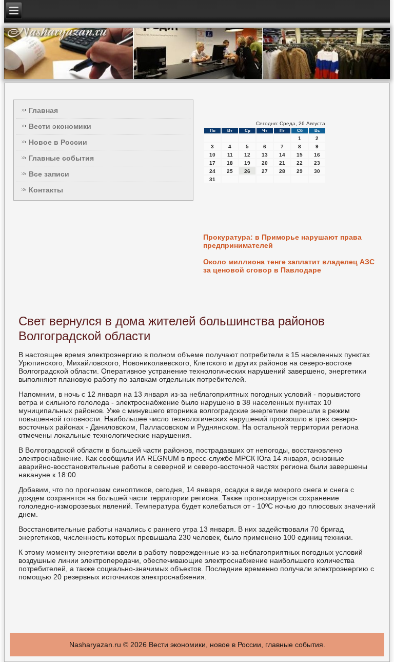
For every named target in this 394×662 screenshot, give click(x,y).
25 (230, 171)
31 (212, 179)
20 (265, 163)
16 (317, 155)
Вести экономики (60, 126)
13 (265, 155)
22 (300, 163)
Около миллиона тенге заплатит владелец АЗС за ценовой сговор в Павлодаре (289, 266)
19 (247, 163)
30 (317, 171)
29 (300, 171)
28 (282, 171)
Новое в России (58, 142)
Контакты (46, 190)
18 (230, 163)
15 (300, 155)
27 (265, 171)
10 (212, 155)
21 (282, 163)
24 (212, 171)
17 (212, 163)
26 (247, 171)
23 (317, 163)
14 (282, 155)
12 (247, 155)
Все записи (49, 174)
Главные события (61, 158)
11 (230, 155)
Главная (43, 110)
